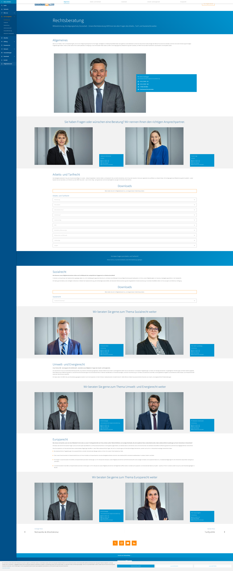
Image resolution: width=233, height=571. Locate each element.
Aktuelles (6, 38)
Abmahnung (57, 199)
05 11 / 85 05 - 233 (196, 425)
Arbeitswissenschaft (7, 28)
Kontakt (5, 60)
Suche (5, 5)
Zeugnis (56, 245)
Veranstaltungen (7, 52)
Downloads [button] (6, 56)
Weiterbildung (6, 25)
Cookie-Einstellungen (136, 566)
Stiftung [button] (5, 41)
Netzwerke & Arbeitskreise (9, 33)
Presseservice (7, 45)
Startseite (6, 9)
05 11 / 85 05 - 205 (144, 84)
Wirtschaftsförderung (8, 30)
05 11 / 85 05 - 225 (196, 517)
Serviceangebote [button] (8, 16)
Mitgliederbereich (8, 63)
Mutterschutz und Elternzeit (60, 235)
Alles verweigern (174, 566)
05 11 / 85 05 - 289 (105, 350)
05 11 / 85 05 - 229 (105, 160)
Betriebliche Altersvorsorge (60, 230)
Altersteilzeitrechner (59, 210)
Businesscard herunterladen (147, 89)
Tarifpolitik (6, 22)
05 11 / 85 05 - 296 (196, 350)
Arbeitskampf (57, 215)
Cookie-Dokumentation (6, 568)
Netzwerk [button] (6, 49)
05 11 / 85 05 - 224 (196, 160)
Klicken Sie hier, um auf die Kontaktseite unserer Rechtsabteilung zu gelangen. (124, 259)
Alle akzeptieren (212, 566)
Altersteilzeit (57, 204)
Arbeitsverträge (57, 220)
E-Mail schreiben (144, 86)
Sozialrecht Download (59, 300)
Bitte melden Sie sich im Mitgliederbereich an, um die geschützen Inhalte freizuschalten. (124, 191)
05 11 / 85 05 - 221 (144, 81)
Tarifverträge (57, 240)
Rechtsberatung (7, 19)
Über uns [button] (6, 13)
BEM (55, 225)
